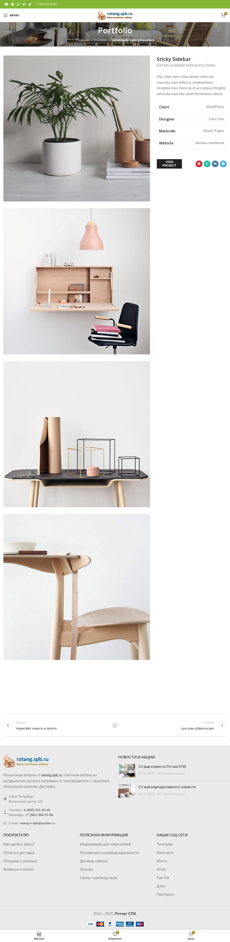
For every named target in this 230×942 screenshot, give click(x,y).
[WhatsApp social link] (18, 4)
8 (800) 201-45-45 (37, 810)
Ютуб (161, 869)
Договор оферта (93, 861)
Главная (83, 40)
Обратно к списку (115, 725)
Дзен (161, 886)
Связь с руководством (98, 878)
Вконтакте (165, 853)
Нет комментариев (170, 773)
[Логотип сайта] (115, 15)
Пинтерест (166, 894)
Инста (162, 861)
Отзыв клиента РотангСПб (162, 766)
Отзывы (86, 869)
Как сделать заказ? (19, 844)
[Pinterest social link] (12, 4)
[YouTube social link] (6, 4)
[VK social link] (24, 4)
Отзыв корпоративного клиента (167, 786)
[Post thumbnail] (126, 770)
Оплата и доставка (19, 853)
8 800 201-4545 (47, 4)
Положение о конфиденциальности (109, 853)
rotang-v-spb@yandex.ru (37, 823)
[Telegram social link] (223, 164)
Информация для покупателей (105, 844)
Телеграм (164, 844)
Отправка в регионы (20, 861)
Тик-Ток (163, 878)
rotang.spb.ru (51, 775)
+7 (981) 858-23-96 (39, 815)
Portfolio (100, 40)
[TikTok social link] (30, 4)
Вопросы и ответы (18, 869)
